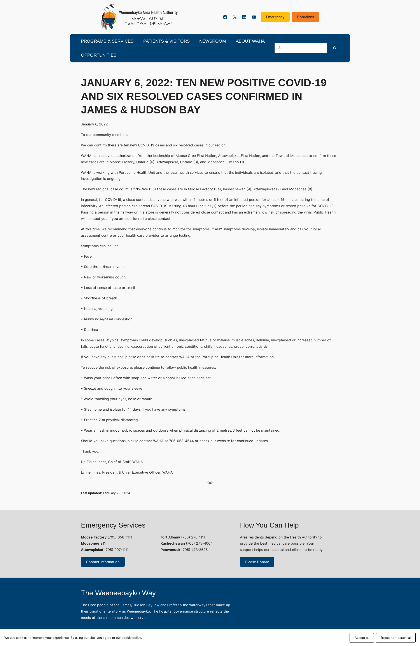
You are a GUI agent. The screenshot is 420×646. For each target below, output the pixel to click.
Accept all (362, 637)
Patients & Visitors (166, 41)
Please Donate (257, 562)
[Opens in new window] (139, 17)
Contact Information (102, 562)
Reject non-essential (396, 637)
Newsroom (212, 41)
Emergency (275, 17)
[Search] (334, 48)
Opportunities (98, 55)
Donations (305, 17)
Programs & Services (107, 41)
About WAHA (250, 41)
